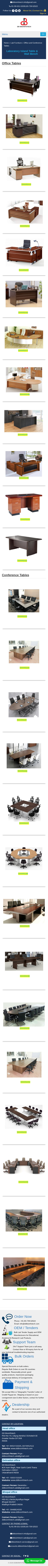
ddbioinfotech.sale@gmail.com (15, 1456)
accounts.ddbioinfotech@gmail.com (24, 1546)
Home (6, 43)
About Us (27, 11)
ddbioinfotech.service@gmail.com (24, 1542)
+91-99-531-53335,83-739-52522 (24, 6)
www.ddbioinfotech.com (22, 1448)
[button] (34, 1560)
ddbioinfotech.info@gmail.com (24, 2)
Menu (5, 34)
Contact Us (37, 11)
